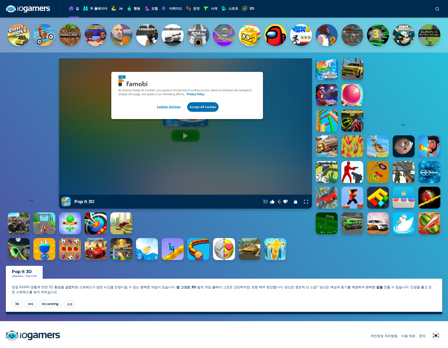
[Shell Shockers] (404, 35)
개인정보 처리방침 (384, 336)
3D (251, 8)
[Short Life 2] (327, 35)
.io (121, 8)
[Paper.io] (250, 35)
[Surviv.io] (429, 35)
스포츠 (233, 8)
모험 (154, 8)
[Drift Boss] (19, 35)
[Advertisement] (31, 128)
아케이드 (175, 8)
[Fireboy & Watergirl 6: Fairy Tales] (352, 35)
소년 (70, 304)
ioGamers (17, 276)
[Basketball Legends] (96, 35)
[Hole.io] (198, 35)
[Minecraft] (70, 35)
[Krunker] (147, 35)
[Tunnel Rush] (224, 35)
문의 (422, 336)
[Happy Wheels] (121, 35)
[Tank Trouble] (173, 35)
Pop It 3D (31, 276)
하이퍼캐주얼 (50, 304)
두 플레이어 (98, 8)
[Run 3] (378, 35)
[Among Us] (275, 35)
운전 (196, 8)
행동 (137, 8)
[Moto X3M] (44, 35)
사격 (214, 8)
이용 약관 (408, 336)
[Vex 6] (301, 35)
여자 (30, 304)
